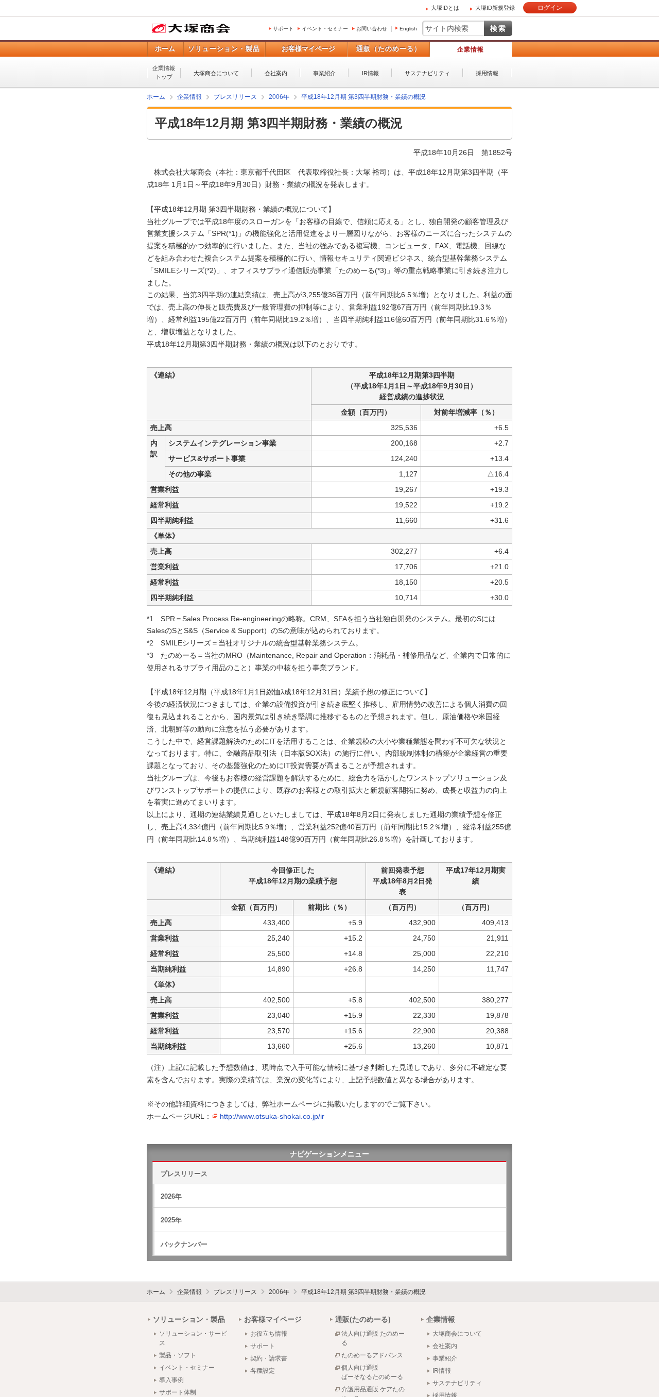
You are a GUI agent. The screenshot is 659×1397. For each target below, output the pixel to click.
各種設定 (262, 1370)
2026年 (171, 1196)
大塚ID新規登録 (495, 8)
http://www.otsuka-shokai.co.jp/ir (272, 1116)
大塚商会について (216, 73)
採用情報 (487, 73)
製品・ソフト (177, 1354)
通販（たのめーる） (388, 49)
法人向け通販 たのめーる (373, 1338)
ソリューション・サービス (193, 1338)
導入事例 (171, 1379)
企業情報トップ (163, 72)
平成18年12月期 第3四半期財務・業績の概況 (363, 1291)
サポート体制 (177, 1391)
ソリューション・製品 (224, 49)
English (408, 28)
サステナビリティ (427, 73)
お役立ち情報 (268, 1333)
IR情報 (370, 73)
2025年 (171, 1219)
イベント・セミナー (325, 28)
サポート (283, 28)
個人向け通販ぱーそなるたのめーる (372, 1372)
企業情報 (470, 49)
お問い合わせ (371, 28)
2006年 (279, 1291)
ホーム (165, 49)
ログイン (549, 7)
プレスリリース (184, 1173)
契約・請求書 (268, 1357)
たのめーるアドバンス (372, 1354)
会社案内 (276, 73)
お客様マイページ (308, 49)
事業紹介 (324, 73)
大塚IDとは (445, 8)
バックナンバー (184, 1244)
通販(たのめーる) (363, 1319)
